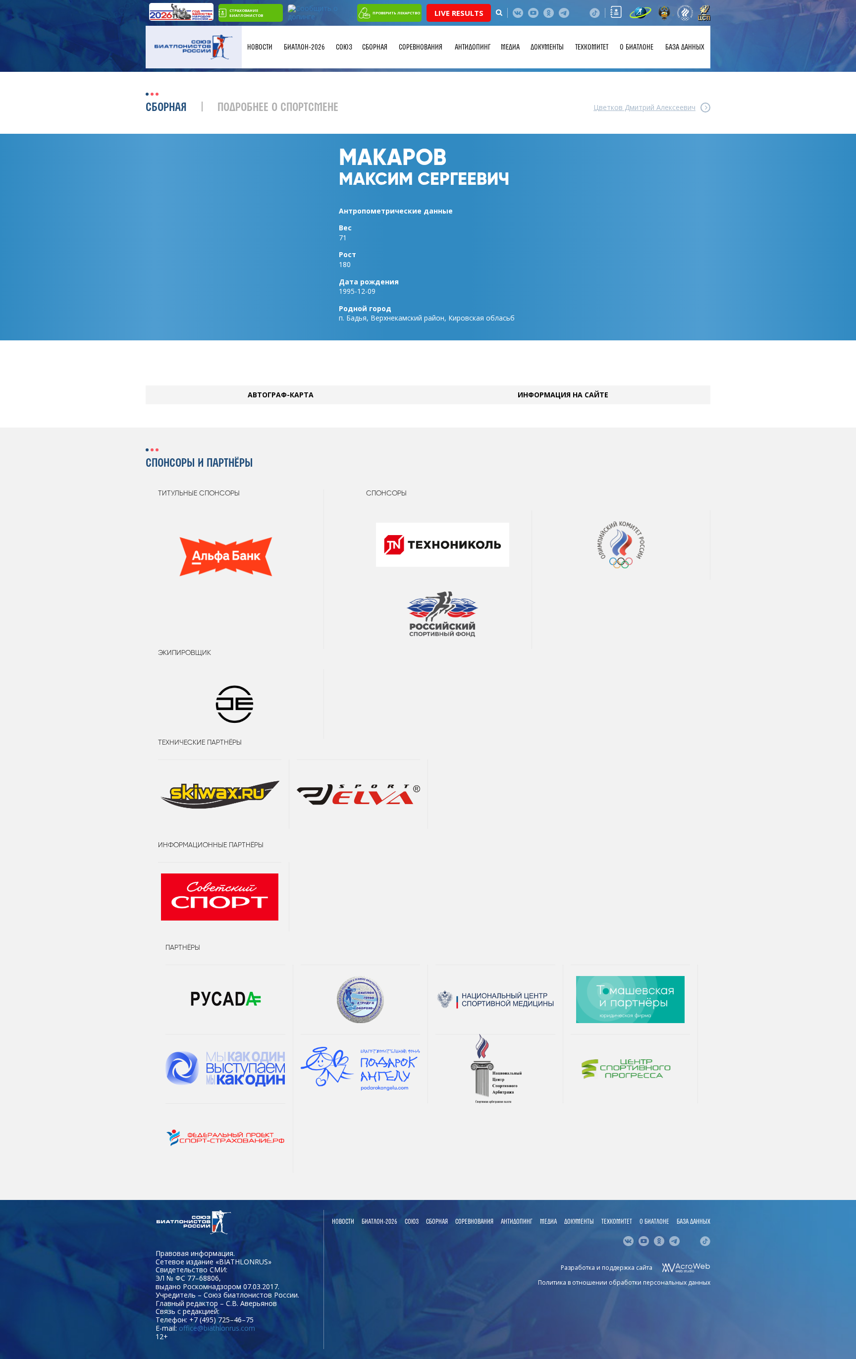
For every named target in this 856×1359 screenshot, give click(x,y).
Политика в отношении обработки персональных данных (624, 1282)
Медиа (510, 47)
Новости (259, 47)
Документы (547, 47)
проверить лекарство (396, 12)
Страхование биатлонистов (246, 13)
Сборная (374, 47)
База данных (684, 47)
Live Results (458, 13)
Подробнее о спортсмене (277, 108)
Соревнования (420, 47)
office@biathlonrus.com (217, 1328)
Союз (344, 47)
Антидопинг (472, 47)
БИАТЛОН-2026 (304, 47)
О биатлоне (636, 47)
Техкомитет (591, 47)
